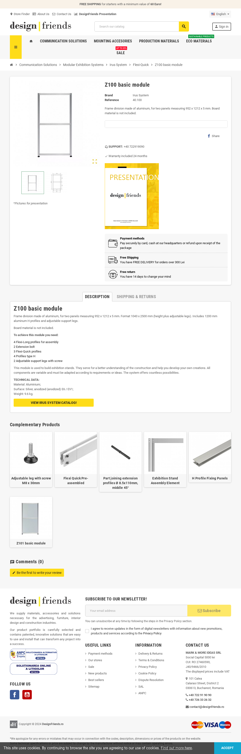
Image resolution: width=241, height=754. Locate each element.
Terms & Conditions (151, 660)
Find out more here (176, 748)
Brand (109, 95)
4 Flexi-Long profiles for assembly (36, 342)
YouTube (27, 694)
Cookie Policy (147, 673)
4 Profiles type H (24, 356)
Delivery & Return (149, 653)
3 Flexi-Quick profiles (27, 351)
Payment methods (100, 653)
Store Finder (20, 14)
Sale (91, 667)
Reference (112, 100)
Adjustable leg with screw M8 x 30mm (31, 480)
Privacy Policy (152, 633)
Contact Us (63, 14)
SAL (141, 686)
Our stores (95, 660)
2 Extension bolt (24, 347)
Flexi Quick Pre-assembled (76, 480)
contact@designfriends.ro (206, 707)
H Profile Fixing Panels (210, 478)
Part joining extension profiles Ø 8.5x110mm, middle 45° (120, 483)
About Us (42, 14)
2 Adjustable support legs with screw (38, 361)
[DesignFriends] (40, 26)
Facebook (14, 694)
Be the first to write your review (37, 573)
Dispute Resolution (151, 680)
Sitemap (93, 686)
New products (97, 673)
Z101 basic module (31, 543)
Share (216, 136)
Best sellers (96, 680)
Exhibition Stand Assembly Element (165, 480)
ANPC (142, 693)
